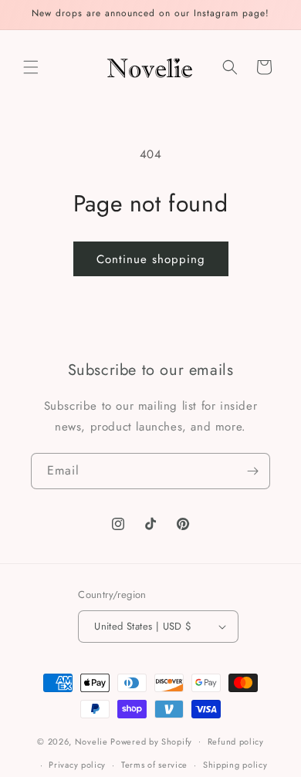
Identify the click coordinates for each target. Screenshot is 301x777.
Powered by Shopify (151, 741)
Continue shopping (150, 259)
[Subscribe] (252, 471)
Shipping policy (235, 764)
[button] (31, 67)
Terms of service (154, 764)
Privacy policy (77, 764)
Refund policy (236, 741)
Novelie (91, 741)
